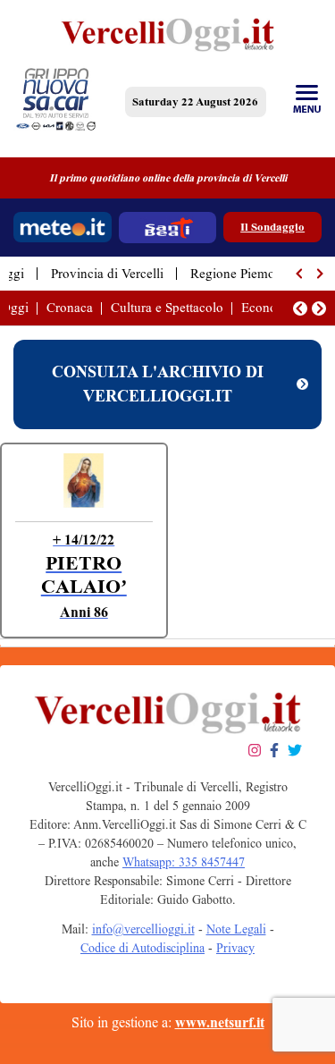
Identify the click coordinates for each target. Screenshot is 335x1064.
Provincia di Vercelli (107, 273)
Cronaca (69, 307)
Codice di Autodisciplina (142, 948)
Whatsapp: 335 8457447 (183, 862)
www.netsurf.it (219, 1022)
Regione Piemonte (241, 273)
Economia (269, 307)
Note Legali (236, 929)
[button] (300, 273)
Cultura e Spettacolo (167, 307)
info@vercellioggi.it (143, 929)
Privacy (235, 948)
